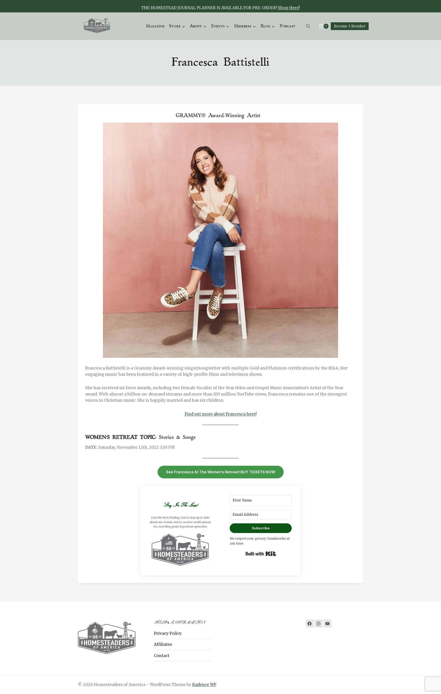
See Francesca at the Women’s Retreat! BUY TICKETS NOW (220, 472)
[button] (180, 549)
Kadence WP (204, 684)
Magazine (155, 26)
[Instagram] (318, 623)
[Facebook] (310, 623)
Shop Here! (289, 7)
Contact (161, 655)
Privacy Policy (168, 633)
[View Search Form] (308, 26)
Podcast (287, 26)
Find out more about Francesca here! (221, 414)
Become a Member (350, 26)
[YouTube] (327, 623)
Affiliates (163, 644)
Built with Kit (261, 554)
